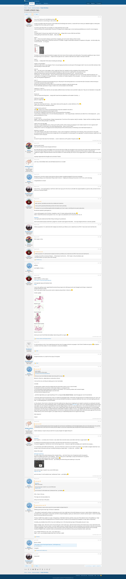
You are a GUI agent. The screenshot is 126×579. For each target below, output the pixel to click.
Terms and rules (84, 575)
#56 (100, 436)
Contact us (78, 575)
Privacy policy (90, 575)
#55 (100, 421)
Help (95, 575)
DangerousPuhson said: (39, 505)
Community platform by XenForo (63, 577)
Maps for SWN (37, 471)
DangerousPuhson (29, 12)
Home (26, 3)
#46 (100, 198)
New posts (26, 5)
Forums (32, 3)
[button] (42, 3)
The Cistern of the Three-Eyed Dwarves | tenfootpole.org (47, 544)
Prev (27, 14)
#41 (100, 17)
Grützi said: (37, 369)
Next (37, 14)
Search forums (32, 5)
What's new (38, 3)
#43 (100, 159)
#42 (100, 143)
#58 (100, 502)
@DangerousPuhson (38, 453)
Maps (35, 284)
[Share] (98, 17)
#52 (100, 342)
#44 (100, 174)
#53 (100, 354)
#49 (100, 249)
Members (46, 3)
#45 (100, 186)
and (41, 550)
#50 (100, 263)
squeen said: (37, 424)
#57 (100, 478)
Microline (75, 404)
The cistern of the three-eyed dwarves (42, 280)
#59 (100, 540)
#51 (100, 275)
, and (43, 338)
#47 (100, 224)
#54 (100, 366)
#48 (100, 236)
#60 (100, 553)
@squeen (36, 217)
